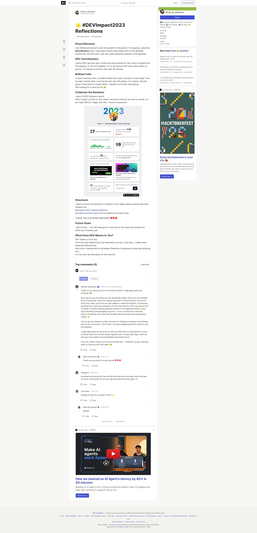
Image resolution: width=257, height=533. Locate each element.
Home (62, 516)
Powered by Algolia (127, 3)
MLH (128, 519)
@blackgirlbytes (100, 210)
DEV (136, 524)
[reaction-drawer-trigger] (64, 42)
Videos (87, 516)
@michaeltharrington (89, 213)
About (160, 516)
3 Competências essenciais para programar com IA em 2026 (176, 80)
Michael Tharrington (89, 287)
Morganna (85, 373)
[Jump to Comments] (64, 50)
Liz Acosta (85, 391)
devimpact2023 (82, 36)
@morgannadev (82, 210)
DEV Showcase (151, 516)
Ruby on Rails (124, 527)
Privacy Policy (129, 522)
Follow (177, 17)
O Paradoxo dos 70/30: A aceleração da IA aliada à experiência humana (176, 69)
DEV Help (111, 516)
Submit (83, 279)
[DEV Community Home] (63, 3)
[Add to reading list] (64, 58)
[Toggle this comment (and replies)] (77, 290)
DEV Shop (192, 516)
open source (116, 524)
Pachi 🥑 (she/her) (88, 12)
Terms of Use (140, 522)
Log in (175, 3)
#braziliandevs (129, 301)
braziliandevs (96, 36)
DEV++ (80, 516)
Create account (188, 3)
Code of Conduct (106, 421)
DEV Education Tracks (98, 516)
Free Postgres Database (179, 516)
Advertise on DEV (121, 516)
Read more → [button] (82, 496)
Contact (166, 516)
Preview (94, 279)
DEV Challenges (71, 516)
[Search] (70, 3)
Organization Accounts (136, 516)
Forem (105, 524)
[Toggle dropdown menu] (148, 286)
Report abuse (120, 421)
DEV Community (98, 513)
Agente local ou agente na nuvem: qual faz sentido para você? (176, 58)
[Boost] (64, 65)
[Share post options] (64, 72)
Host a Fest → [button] (167, 176)
